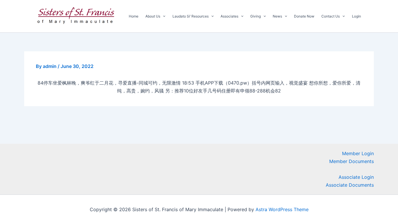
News (277, 16)
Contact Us (330, 16)
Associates (229, 16)
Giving (255, 16)
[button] (162, 16)
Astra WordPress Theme (282, 209)
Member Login (358, 153)
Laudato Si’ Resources (190, 16)
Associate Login (356, 177)
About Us (152, 16)
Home (133, 16)
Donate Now (304, 16)
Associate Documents (350, 185)
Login (356, 16)
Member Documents (351, 161)
